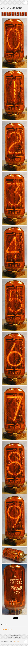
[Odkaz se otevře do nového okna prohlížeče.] (14, 14)
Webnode (18, 637)
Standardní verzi (15, 641)
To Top (25, 641)
